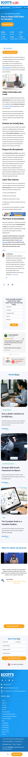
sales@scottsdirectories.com (10, 688)
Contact (4, 734)
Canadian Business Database (9, 716)
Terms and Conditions (7, 741)
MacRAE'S (10, 747)
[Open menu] (24, 3)
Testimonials (5, 727)
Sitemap (19, 744)
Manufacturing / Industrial (8, 463)
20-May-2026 (14, 404)
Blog (4, 517)
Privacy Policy (18, 741)
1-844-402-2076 (7, 684)
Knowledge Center (6, 744)
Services (4, 705)
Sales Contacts (6, 712)
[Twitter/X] (5, 680)
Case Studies (5, 725)
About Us (4, 703)
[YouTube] (12, 680)
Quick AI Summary (11, 52)
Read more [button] (7, 350)
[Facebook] (2, 680)
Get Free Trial (7, 24)
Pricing (3, 709)
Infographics (5, 723)
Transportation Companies (8, 714)
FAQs (14, 744)
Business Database (7, 409)
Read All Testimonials (13, 626)
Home (2, 13)
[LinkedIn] (9, 680)
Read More (15, 274)
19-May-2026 (14, 512)
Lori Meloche (9, 254)
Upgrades (4, 707)
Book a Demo (5, 729)
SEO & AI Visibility (6, 718)
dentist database (9, 106)
